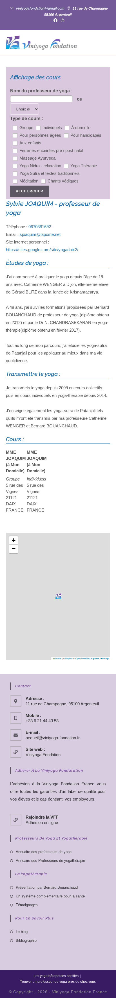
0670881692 (39, 226)
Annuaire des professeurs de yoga (44, 852)
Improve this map (100, 658)
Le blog (22, 932)
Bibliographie (26, 940)
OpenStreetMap (82, 658)
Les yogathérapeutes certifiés (56, 976)
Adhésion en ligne (42, 822)
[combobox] (41, 98)
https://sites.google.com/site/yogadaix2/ (42, 249)
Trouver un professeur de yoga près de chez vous (58, 982)
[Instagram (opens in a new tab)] (61, 20)
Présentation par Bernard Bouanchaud (47, 887)
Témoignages (27, 905)
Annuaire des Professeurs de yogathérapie (50, 860)
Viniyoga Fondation (43, 754)
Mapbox (69, 658)
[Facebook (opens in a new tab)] (55, 20)
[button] (58, 596)
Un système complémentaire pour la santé (50, 896)
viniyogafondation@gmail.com (40, 8)
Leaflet (58, 658)
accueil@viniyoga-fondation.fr (53, 737)
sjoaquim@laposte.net (40, 234)
